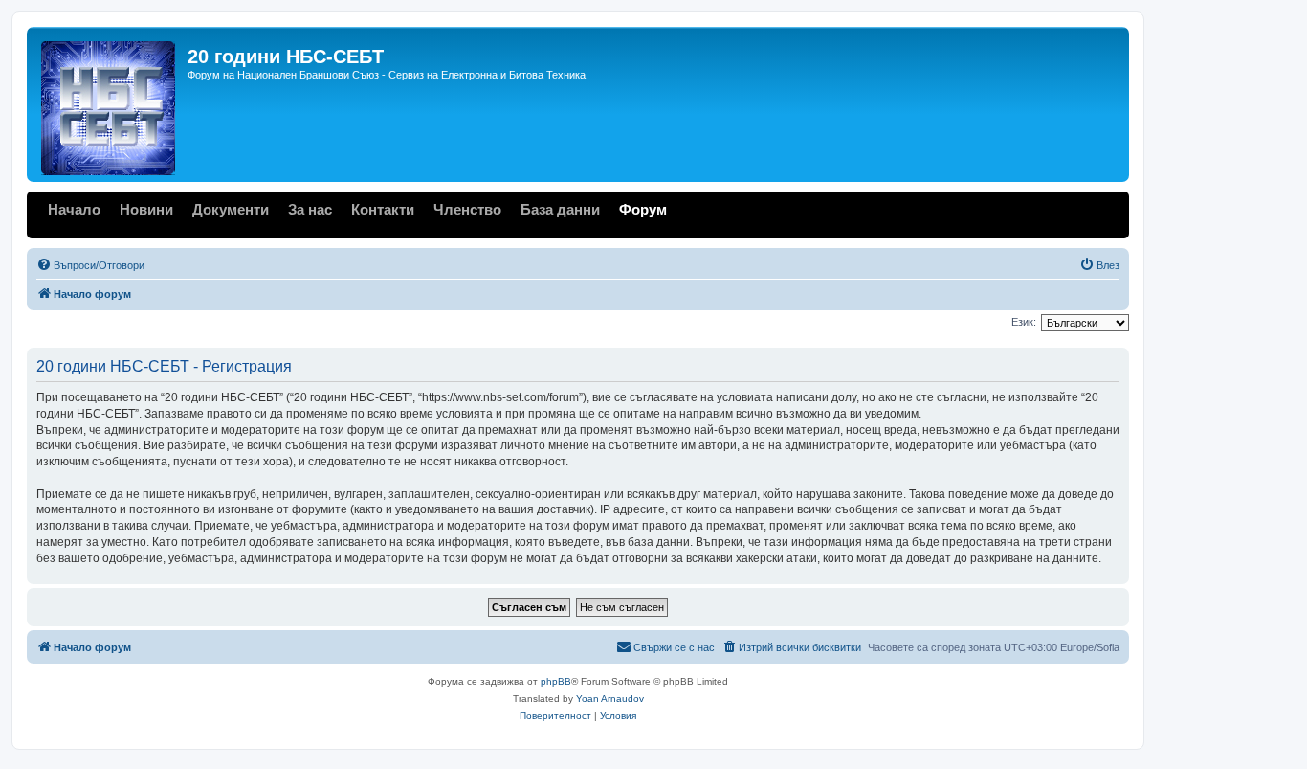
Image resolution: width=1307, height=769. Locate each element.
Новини (146, 209)
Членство (467, 209)
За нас (310, 209)
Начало (74, 209)
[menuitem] (90, 265)
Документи (230, 209)
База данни (560, 209)
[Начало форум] (110, 104)
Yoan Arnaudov (610, 698)
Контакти (382, 209)
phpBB (556, 681)
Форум (643, 209)
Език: (1023, 322)
